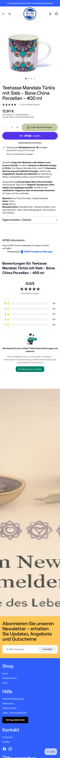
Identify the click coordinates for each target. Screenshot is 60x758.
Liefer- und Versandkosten (14, 712)
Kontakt (5, 741)
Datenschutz (8, 703)
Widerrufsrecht (9, 708)
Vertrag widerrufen (15, 720)
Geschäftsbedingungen (13, 698)
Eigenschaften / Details (16, 219)
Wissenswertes (9, 678)
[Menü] (3, 13)
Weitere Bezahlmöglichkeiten (30, 142)
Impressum (7, 737)
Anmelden (47, 649)
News (5, 682)
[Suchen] (9, 14)
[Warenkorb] (56, 14)
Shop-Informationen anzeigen (19, 154)
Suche (5, 673)
